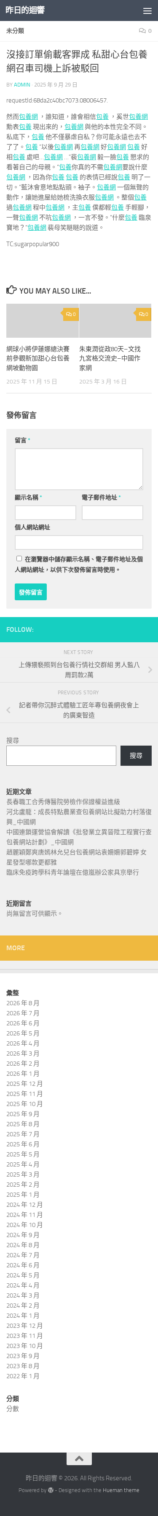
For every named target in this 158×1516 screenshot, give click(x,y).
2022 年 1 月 (23, 1376)
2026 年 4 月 (23, 1043)
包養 (102, 117)
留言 (22, 440)
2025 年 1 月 (23, 1194)
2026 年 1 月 (23, 1073)
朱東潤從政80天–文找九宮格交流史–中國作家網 (110, 358)
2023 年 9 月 (23, 1356)
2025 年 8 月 (23, 1124)
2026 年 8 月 (23, 1003)
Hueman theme (121, 1490)
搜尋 (12, 740)
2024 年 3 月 (23, 1295)
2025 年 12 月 (24, 1084)
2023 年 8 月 (23, 1366)
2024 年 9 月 (23, 1235)
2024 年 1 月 (23, 1315)
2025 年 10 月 (24, 1104)
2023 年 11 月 (24, 1336)
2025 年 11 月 (24, 1094)
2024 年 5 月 (23, 1275)
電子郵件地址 (101, 497)
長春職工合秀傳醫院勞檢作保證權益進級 (63, 802)
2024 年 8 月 (23, 1245)
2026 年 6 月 (23, 1023)
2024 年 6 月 (23, 1265)
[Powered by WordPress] (50, 1490)
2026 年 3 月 (23, 1053)
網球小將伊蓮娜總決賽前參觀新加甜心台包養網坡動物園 (38, 358)
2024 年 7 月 (23, 1255)
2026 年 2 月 (23, 1063)
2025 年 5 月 (23, 1154)
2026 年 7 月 (23, 1013)
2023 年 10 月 (24, 1346)
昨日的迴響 (25, 10)
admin (22, 84)
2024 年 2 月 (23, 1305)
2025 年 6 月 (23, 1144)
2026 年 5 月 (23, 1033)
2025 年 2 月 (23, 1184)
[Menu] (147, 10)
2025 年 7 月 (23, 1134)
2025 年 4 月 (23, 1164)
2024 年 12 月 (24, 1205)
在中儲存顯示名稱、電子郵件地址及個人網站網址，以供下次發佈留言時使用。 (79, 564)
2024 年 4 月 (23, 1285)
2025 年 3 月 (23, 1174)
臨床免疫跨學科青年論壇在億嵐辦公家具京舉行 (72, 872)
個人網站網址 (32, 527)
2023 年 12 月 (24, 1325)
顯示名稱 (28, 497)
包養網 (28, 117)
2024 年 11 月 (24, 1215)
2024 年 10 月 (24, 1225)
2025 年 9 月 (23, 1114)
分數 (12, 1409)
